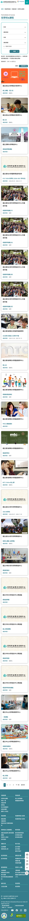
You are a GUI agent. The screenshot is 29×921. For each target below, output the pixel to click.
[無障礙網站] (21, 916)
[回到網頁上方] (27, 868)
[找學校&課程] (27, 857)
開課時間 (23, 66)
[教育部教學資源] (27, 861)
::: (1, 5)
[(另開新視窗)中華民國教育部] (4, 916)
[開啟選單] (27, 2)
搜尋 (14, 51)
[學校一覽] (27, 854)
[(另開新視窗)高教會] (11, 916)
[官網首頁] (8, 2)
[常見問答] (27, 864)
